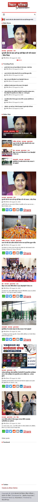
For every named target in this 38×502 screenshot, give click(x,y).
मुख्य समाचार (9, 50)
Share (27, 210)
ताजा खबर (4, 50)
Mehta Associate (28, 495)
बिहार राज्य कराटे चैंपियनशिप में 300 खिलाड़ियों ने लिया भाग (16, 79)
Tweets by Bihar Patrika (9, 488)
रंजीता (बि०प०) (9, 69)
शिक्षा (18, 417)
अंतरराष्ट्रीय (15, 159)
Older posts (5, 438)
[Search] (34, 14)
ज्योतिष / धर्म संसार (17, 141)
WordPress (5, 500)
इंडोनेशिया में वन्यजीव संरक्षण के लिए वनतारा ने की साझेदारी (16, 85)
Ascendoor (18, 497)
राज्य (14, 50)
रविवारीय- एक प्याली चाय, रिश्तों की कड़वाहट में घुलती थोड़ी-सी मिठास (18, 106)
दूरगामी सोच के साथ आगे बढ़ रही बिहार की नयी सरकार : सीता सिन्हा (18, 67)
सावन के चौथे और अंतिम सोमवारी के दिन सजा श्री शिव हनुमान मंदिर (15, 19)
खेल (14, 150)
